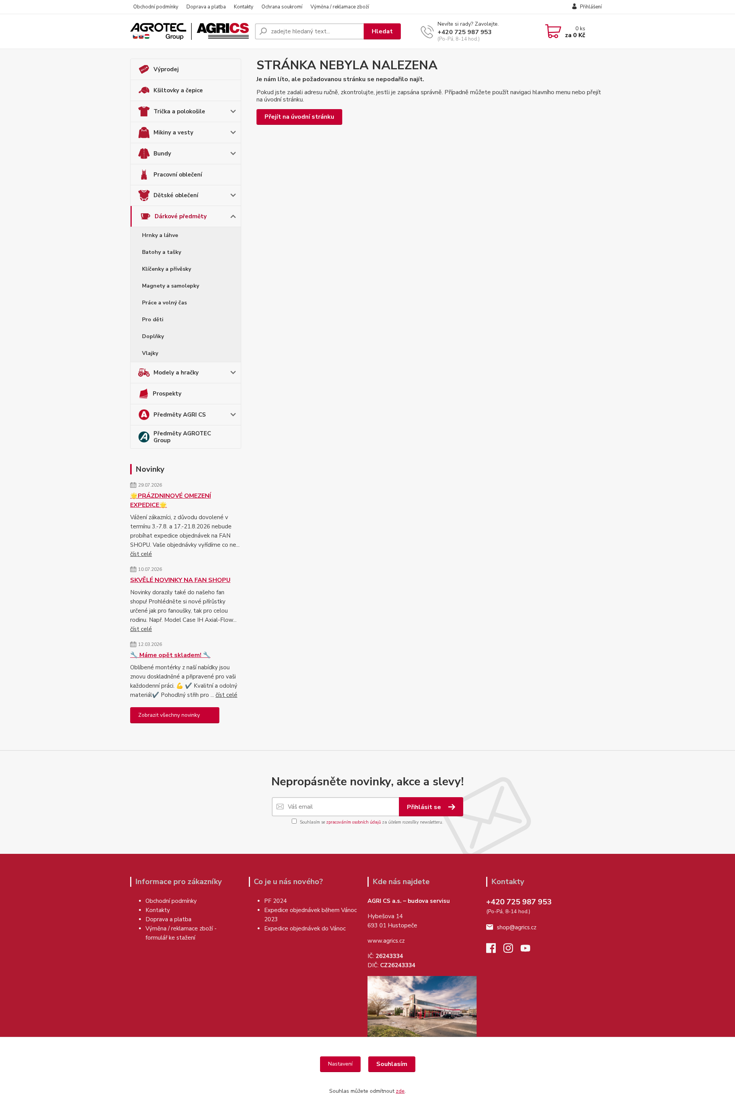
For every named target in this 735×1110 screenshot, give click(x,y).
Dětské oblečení (176, 195)
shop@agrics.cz (516, 927)
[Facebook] (494, 950)
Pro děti (152, 319)
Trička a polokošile (179, 111)
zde (400, 1091)
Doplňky (153, 336)
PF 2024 (275, 901)
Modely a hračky (176, 372)
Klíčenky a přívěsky (166, 269)
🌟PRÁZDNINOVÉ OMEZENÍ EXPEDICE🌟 (170, 500)
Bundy (162, 153)
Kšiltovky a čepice (178, 90)
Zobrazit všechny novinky (169, 715)
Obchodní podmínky (155, 6)
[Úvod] (189, 31)
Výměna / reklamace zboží (339, 6)
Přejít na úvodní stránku (299, 117)
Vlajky (150, 353)
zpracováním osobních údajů (353, 822)
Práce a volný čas (164, 302)
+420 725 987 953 (465, 32)
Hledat (382, 31)
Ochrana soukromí (281, 6)
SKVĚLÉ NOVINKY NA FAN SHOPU (180, 580)
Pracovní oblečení (178, 174)
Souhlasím (391, 1064)
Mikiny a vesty (173, 132)
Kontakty (243, 6)
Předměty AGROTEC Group (182, 437)
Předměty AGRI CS (180, 414)
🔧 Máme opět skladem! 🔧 (170, 655)
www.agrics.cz (386, 941)
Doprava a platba (206, 6)
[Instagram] (512, 950)
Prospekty (167, 393)
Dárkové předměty (181, 216)
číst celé (141, 554)
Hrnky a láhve (160, 235)
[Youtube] (529, 950)
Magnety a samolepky (170, 285)
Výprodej (166, 69)
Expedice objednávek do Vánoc (305, 928)
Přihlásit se (425, 807)
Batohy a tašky (161, 252)
